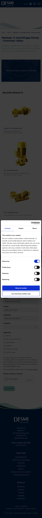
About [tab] (34, 228)
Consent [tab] (7, 228)
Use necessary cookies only (21, 294)
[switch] (35, 267)
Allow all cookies (21, 288)
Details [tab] (21, 228)
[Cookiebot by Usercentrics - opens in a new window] (31, 223)
